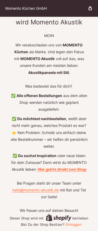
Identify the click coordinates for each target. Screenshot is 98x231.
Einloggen (74, 224)
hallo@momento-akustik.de (35, 190)
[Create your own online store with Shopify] (58, 217)
